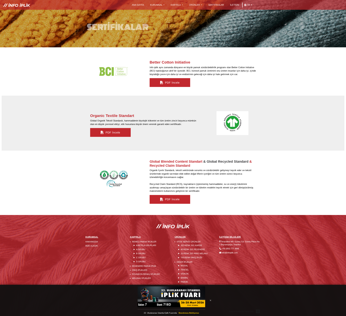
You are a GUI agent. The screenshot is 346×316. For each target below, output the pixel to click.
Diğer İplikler (184, 262)
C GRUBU (141, 257)
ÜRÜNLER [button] (194, 5)
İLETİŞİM (234, 5)
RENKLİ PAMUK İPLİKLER (144, 242)
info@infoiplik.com (230, 253)
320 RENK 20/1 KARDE (191, 245)
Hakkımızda (91, 242)
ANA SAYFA (138, 5)
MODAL (184, 265)
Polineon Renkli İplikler (146, 274)
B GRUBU (140, 253)
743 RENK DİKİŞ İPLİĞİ (191, 257)
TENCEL (185, 270)
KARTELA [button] (176, 5)
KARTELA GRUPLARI (146, 245)
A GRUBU (140, 249)
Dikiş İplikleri (139, 270)
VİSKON (184, 274)
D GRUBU (141, 261)
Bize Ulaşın (91, 246)
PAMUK (184, 282)
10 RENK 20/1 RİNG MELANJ (194, 253)
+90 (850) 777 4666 (230, 248)
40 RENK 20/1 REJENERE (193, 249)
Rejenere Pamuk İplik (144, 266)
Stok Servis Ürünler (189, 242)
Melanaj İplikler (141, 278)
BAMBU (184, 278)
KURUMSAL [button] (156, 5)
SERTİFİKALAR (216, 5)
